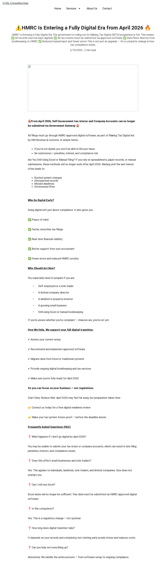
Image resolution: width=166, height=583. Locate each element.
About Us (92, 8)
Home (57, 8)
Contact (107, 8)
